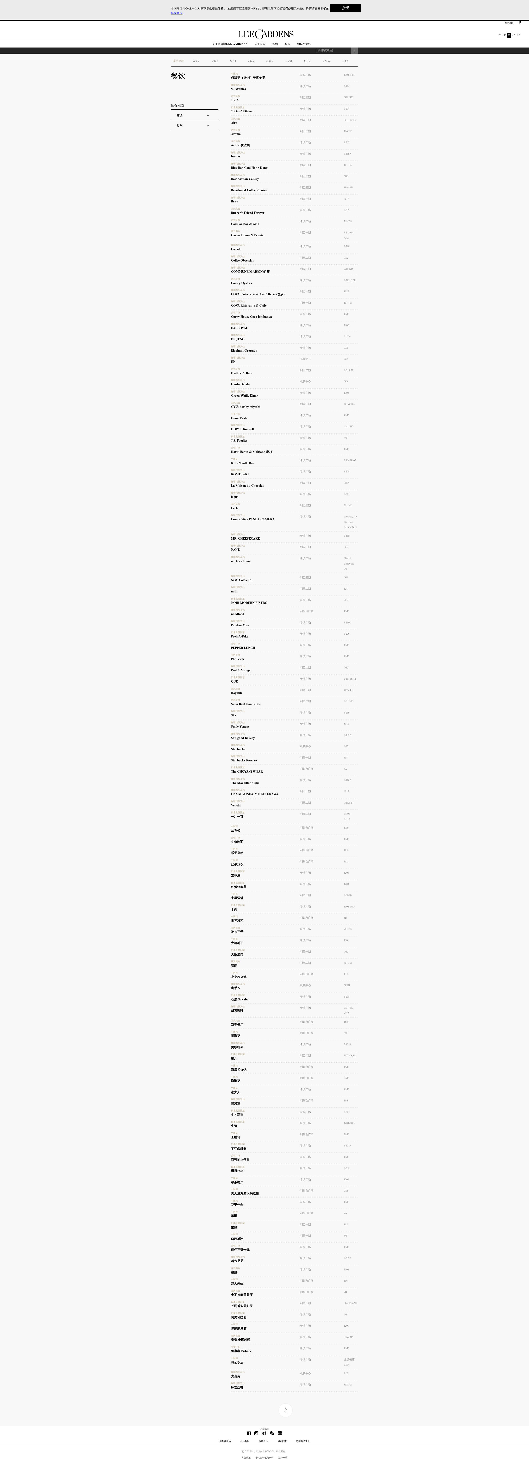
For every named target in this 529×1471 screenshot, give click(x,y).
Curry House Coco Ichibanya (251, 315)
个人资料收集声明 (264, 1457)
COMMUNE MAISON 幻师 (250, 270)
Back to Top (285, 1410)
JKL (251, 60)
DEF (215, 60)
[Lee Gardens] (264, 38)
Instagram (256, 1433)
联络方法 (263, 1441)
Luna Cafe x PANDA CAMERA (253, 517)
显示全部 (178, 60)
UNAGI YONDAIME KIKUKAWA (254, 792)
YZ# (345, 60)
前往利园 (244, 1441)
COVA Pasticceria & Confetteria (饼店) (258, 292)
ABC (196, 60)
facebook (249, 1433)
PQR (289, 60)
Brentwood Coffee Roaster (249, 188)
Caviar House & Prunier (248, 233)
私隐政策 (246, 1457)
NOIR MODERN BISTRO (249, 601)
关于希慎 (260, 44)
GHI (233, 60)
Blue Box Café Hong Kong (249, 166)
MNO (270, 60)
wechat (272, 1433)
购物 (275, 44)
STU (307, 60)
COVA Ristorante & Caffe (249, 304)
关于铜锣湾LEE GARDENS (230, 44)
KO (518, 35)
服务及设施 (225, 1441)
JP (513, 35)
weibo (264, 1433)
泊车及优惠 (304, 44)
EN (500, 35)
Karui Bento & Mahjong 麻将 (251, 450)
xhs (280, 1433)
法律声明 (282, 1457)
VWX (327, 60)
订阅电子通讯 (303, 1441)
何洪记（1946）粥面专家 (248, 76)
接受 (345, 8)
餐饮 (287, 44)
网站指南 (282, 1441)
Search (354, 51)
